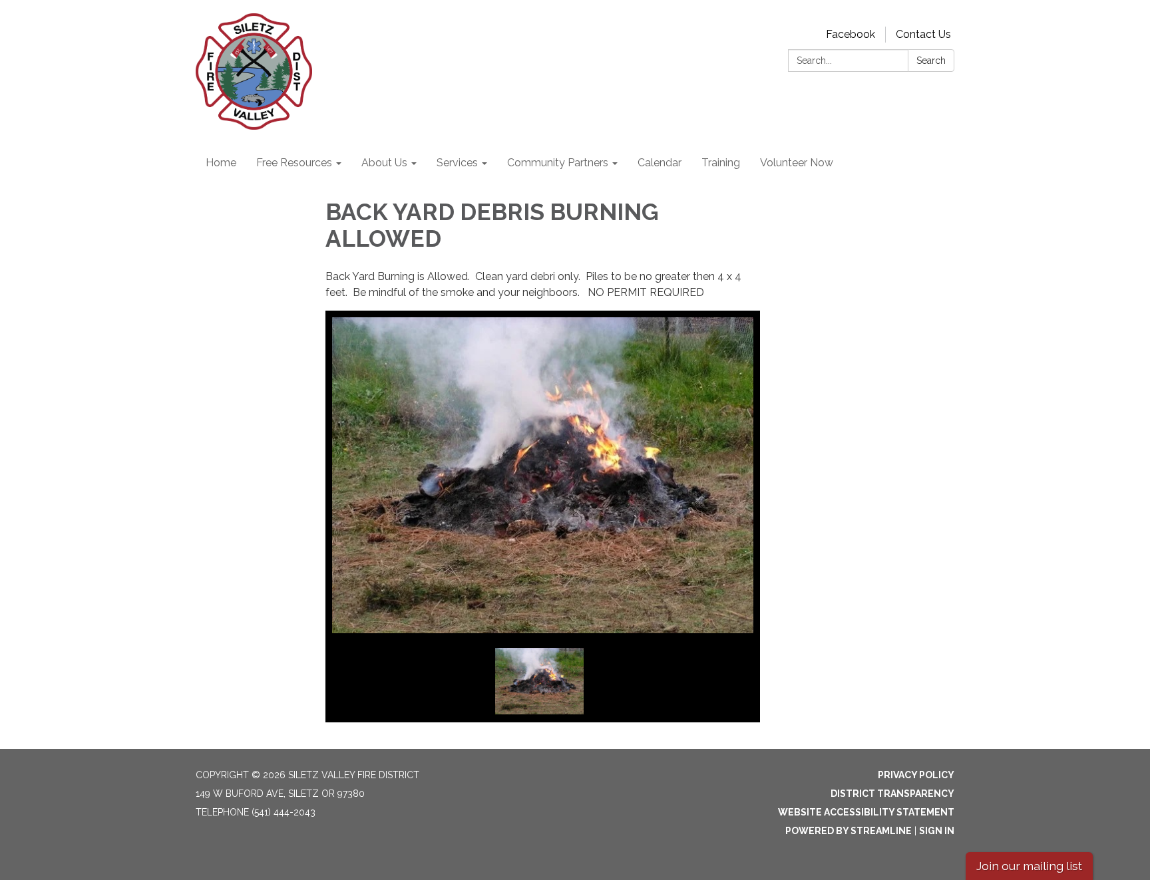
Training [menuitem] (720, 162)
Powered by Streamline (848, 830)
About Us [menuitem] (384, 162)
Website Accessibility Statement (866, 812)
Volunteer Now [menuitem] (796, 162)
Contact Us (923, 34)
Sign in (936, 830)
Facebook (850, 34)
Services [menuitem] (457, 162)
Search (931, 60)
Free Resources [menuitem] (294, 162)
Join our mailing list (1029, 866)
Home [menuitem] (221, 162)
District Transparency (892, 793)
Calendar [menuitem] (659, 162)
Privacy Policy (916, 775)
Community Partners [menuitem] (557, 162)
